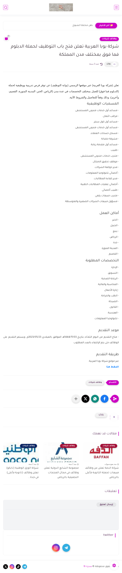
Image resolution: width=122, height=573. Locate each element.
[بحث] (5, 7)
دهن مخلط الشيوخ (83, 25)
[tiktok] (18, 566)
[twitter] (5, 566)
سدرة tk (88, 566)
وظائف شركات (109, 39)
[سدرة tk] (61, 7)
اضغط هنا (112, 367)
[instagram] (56, 548)
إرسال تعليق (106, 504)
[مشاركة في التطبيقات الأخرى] (76, 399)
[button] (104, 399)
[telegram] (66, 548)
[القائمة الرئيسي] (116, 7)
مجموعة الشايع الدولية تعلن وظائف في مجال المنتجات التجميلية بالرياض (61, 473)
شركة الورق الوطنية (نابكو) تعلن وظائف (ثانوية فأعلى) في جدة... (22, 473)
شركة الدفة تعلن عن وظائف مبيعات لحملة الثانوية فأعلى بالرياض (102, 473)
